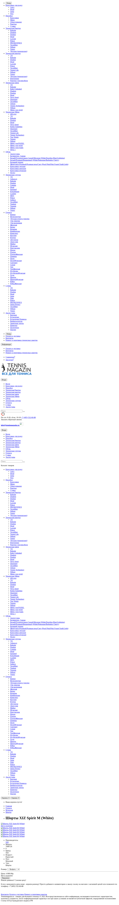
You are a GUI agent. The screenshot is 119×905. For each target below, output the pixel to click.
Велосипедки (15, 217)
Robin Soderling (16, 127)
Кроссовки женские (18, 169)
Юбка (12, 282)
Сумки (13, 26)
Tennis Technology (17, 106)
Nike (12, 298)
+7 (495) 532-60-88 (28, 417)
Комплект (14, 233)
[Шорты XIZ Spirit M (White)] (13, 828)
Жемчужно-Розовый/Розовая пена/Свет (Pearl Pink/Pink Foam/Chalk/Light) (39, 164)
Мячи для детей (16, 110)
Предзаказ (5, 878)
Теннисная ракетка (13, 53)
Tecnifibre (14, 45)
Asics (12, 7)
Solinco (13, 200)
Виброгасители (16, 321)
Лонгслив (14, 242)
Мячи (12, 20)
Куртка (13, 238)
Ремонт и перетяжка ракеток (35, 894)
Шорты (13, 277)
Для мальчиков (16, 223)
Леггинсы (14, 240)
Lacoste (13, 39)
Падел (12, 173)
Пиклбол (9, 16)
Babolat (13, 30)
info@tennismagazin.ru (10, 425)
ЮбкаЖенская (15, 284)
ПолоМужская (16, 261)
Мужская (13, 246)
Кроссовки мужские (18, 171)
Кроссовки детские (17, 166)
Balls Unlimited (16, 89)
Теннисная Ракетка (13, 28)
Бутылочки (14, 317)
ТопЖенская (15, 269)
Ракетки (13, 24)
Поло (12, 259)
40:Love (13, 114)
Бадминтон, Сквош (17, 156)
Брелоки (13, 315)
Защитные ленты (17, 323)
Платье (13, 252)
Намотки (13, 325)
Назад (9, 3)
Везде (8, 384)
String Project (15, 305)
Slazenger (13, 99)
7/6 (11, 56)
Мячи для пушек (16, 148)
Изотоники (14, 79)
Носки (12, 250)
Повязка (13, 256)
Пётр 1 (13, 150)
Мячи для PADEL (17, 143)
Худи (12, 275)
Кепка (12, 227)
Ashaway (13, 179)
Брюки (13, 215)
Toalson (13, 204)
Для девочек (15, 221)
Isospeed (13, 189)
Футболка (14, 271)
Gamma (13, 185)
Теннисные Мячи (12, 112)
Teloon (12, 104)
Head (12, 9)
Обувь (8, 152)
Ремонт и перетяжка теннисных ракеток (22, 340)
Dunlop (13, 35)
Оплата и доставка (13, 336)
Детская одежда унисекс (20, 219)
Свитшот (13, 263)
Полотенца (14, 328)
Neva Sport (14, 97)
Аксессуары (15, 154)
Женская (13, 225)
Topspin (13, 206)
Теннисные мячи (12, 83)
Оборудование (16, 22)
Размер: (4, 869)
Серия (12, 265)
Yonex (12, 49)
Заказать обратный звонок (11, 420)
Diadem (13, 32)
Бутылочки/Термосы (18, 319)
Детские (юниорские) (18, 51)
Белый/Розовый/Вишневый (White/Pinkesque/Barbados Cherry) (34, 160)
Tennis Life (14, 70)
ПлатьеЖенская (16, 254)
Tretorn (13, 139)
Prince (12, 41)
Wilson (12, 47)
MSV (12, 196)
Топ (11, 267)
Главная (9, 806)
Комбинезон (15, 231)
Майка (12, 244)
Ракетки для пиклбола (19, 81)
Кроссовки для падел (14, 5)
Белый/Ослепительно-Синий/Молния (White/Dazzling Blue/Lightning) (37, 158)
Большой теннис (16, 162)
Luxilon (13, 194)
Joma (12, 12)
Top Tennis (14, 137)
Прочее (13, 330)
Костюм (13, 235)
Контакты (9, 338)
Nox (11, 14)
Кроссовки (14, 18)
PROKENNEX (16, 43)
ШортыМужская (16, 279)
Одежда (9, 212)
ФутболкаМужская (17, 273)
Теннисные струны (13, 175)
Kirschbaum (14, 192)
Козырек (13, 229)
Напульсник (15, 248)
